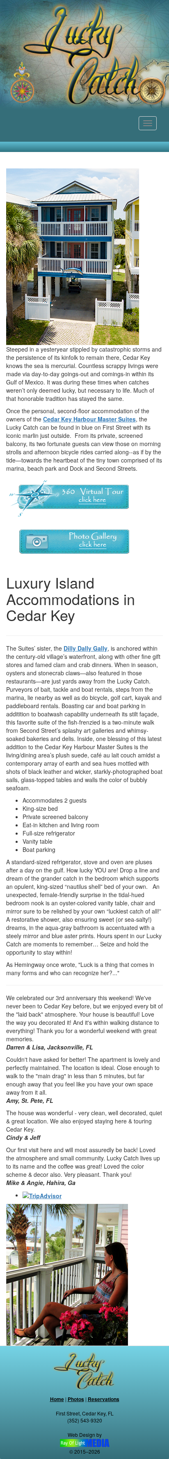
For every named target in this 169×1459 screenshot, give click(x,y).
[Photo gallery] (69, 542)
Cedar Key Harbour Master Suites (89, 419)
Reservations (103, 1399)
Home (57, 1399)
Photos (76, 1399)
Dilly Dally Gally (85, 648)
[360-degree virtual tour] (69, 498)
